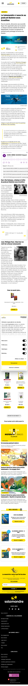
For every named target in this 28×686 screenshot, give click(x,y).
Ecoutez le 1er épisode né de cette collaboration (10, 142)
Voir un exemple (14, 581)
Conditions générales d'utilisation (8, 661)
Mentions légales (4, 666)
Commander (13, 309)
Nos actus (4, 12)
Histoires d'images (21, 62)
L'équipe (3, 642)
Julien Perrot (4, 640)
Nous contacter (4, 613)
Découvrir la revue (18, 521)
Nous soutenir (4, 645)
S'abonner (23, 3)
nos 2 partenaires (10, 324)
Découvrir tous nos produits (13, 415)
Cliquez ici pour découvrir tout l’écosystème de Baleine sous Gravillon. (13, 123)
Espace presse (4, 656)
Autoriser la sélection (14, 367)
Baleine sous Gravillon (15, 76)
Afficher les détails (19, 358)
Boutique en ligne (4, 618)
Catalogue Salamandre (6, 659)
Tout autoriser (14, 363)
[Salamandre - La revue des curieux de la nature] (10, 3)
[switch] (24, 345)
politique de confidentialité (19, 591)
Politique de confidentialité (7, 664)
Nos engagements (5, 635)
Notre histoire (4, 637)
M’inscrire (13, 588)
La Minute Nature (4, 628)
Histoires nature (5, 54)
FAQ (2, 647)
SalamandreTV (4, 621)
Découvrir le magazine (18, 540)
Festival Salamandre (5, 626)
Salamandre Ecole (5, 623)
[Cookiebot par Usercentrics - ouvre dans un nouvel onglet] (20, 317)
